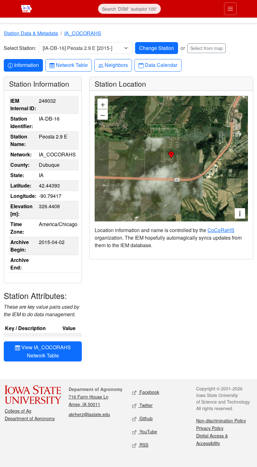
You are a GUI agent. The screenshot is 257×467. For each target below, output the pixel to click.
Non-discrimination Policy (221, 420)
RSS (143, 445)
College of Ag (18, 411)
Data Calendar (160, 64)
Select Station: (20, 48)
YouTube (147, 431)
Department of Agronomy (30, 418)
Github (145, 418)
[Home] (26, 8)
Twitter (145, 405)
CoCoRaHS (220, 230)
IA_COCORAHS (82, 33)
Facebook (148, 392)
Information (26, 64)
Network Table (71, 64)
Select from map (206, 48)
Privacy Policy (209, 428)
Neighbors (116, 64)
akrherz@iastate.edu (89, 414)
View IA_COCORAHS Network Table (45, 351)
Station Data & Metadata (31, 33)
